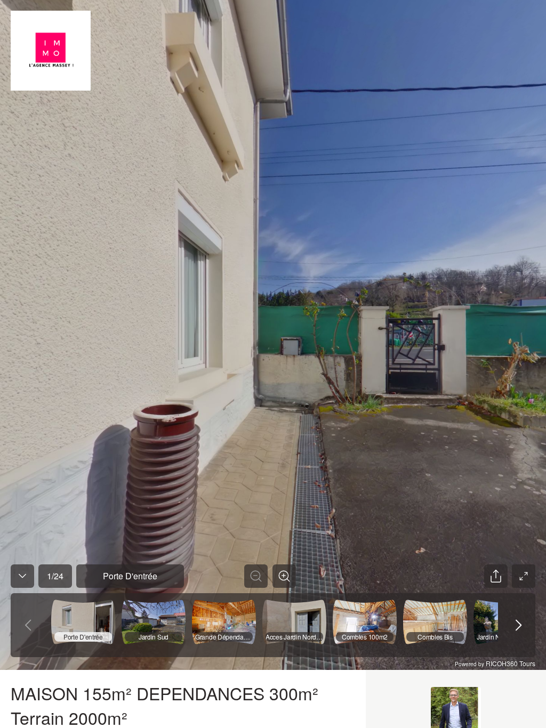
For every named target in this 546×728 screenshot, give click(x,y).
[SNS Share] (496, 576)
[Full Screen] (523, 576)
